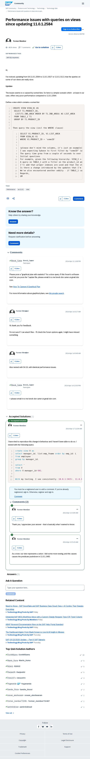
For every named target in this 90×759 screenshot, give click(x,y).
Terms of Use (67, 734)
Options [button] (83, 29)
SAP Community (11, 8)
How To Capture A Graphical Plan (26, 287)
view (27, 189)
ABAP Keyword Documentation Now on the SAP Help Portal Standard (34, 624)
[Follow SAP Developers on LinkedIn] (51, 727)
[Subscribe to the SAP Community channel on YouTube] (47, 727)
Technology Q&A (52, 8)
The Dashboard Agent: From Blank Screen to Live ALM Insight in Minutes (35, 632)
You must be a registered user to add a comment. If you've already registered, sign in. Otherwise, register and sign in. (41, 490)
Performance (11, 189)
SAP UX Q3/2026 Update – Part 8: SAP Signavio (25, 640)
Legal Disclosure (67, 740)
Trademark (22, 747)
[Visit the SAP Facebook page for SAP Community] (39, 727)
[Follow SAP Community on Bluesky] (43, 727)
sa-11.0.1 (21, 189)
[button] (52, 47)
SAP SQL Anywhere (13, 57)
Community (19, 3)
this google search (56, 293)
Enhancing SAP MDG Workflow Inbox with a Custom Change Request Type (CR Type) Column (44, 617)
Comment (78, 199)
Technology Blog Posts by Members (22, 620)
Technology (41, 8)
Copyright (22, 740)
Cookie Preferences (22, 753)
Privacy (22, 734)
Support (67, 747)
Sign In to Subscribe (71, 29)
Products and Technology (26, 8)
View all (9, 713)
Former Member (19, 41)
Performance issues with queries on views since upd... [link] (25, 11)
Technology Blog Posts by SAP (20, 612)
